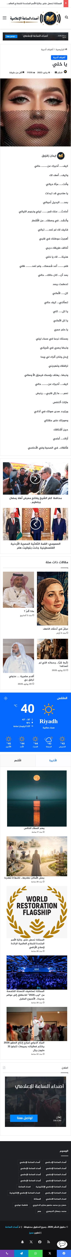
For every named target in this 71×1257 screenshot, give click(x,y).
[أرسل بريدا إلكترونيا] (56, 72)
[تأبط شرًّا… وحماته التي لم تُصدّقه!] (52, 649)
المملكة (37, 1199)
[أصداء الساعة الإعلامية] (35, 18)
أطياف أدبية (47, 50)
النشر (60, 72)
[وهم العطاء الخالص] (37, 798)
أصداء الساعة (11, 1227)
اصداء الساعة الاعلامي (56, 1199)
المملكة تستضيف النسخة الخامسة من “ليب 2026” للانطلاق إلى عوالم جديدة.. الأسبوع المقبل (25, 995)
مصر (39, 1211)
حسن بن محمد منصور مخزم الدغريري (49, 1205)
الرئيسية (60, 50)
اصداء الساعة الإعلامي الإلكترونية (24, 1193)
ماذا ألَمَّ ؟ (29, 611)
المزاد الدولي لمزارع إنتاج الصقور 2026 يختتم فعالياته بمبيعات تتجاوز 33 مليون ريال (24, 1046)
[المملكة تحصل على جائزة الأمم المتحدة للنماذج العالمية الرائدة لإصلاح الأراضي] (37, 912)
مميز (31, 1233)
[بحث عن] (66, 19)
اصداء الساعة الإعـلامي (55, 1193)
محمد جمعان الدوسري (56, 1211)
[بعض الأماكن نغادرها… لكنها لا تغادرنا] (37, 856)
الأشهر (17, 760)
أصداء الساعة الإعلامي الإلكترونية (51, 1187)
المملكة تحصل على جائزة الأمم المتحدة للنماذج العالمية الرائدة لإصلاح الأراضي (27, 943)
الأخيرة (53, 760)
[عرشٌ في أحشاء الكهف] (52, 599)
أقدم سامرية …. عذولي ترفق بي (21, 678)
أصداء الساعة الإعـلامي (55, 1162)
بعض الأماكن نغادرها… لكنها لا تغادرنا (24, 878)
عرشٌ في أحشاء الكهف (55, 629)
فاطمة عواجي (21, 1205)
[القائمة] (4, 19)
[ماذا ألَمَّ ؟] (18, 590)
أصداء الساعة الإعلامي (30, 1162)
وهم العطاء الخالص (34, 828)
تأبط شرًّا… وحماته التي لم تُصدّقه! (53, 664)
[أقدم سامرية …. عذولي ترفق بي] (18, 656)
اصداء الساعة (24, 1187)
